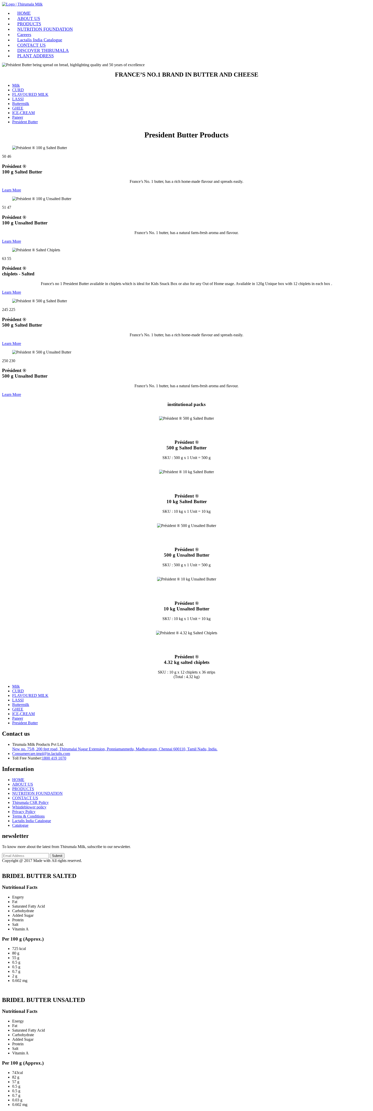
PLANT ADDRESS (35, 55)
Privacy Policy (24, 811)
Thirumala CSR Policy (30, 802)
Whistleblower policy (29, 807)
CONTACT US (31, 45)
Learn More (11, 190)
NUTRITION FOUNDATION (45, 29)
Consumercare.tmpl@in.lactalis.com (41, 753)
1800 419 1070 (54, 758)
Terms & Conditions (28, 816)
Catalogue (20, 825)
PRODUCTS (29, 23)
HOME (24, 13)
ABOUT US (28, 18)
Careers (24, 34)
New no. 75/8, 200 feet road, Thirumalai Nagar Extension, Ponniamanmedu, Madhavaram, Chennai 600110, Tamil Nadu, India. (114, 749)
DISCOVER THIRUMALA (43, 50)
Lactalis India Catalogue (39, 39)
